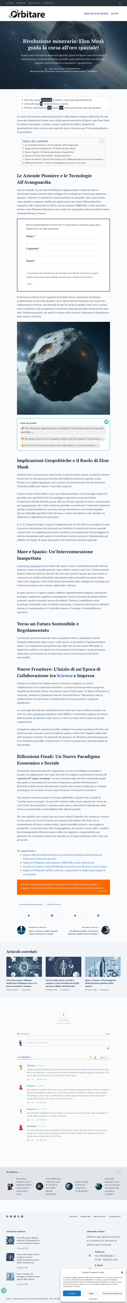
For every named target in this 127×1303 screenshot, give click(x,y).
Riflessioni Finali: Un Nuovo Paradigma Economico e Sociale (55, 162)
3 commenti (104, 989)
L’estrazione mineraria (29, 565)
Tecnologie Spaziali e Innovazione (70, 71)
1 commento (26, 989)
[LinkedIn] (98, 916)
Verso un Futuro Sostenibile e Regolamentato (48, 155)
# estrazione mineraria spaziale (30, 904)
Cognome (32, 248)
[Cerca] (120, 3)
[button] (122, 1272)
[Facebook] (28, 916)
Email (30, 261)
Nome (30, 236)
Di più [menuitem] (115, 13)
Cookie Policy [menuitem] (48, 3)
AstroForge (38, 714)
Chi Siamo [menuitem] (10, 3)
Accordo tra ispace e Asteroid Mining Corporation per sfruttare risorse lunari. (65, 866)
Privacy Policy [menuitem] (34, 3)
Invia (30, 284)
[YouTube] (22, 1216)
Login (107, 1034)
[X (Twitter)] (52, 916)
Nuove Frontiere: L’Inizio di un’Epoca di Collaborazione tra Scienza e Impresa (64, 159)
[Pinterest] (75, 916)
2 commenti (64, 989)
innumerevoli (28, 505)
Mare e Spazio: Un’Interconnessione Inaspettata (49, 151)
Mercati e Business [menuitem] (96, 13)
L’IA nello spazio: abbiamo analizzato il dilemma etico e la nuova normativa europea (21, 983)
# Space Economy (54, 904)
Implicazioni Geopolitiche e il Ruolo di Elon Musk (50, 148)
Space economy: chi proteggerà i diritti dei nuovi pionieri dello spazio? (100, 983)
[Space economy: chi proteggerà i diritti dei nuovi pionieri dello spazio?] (103, 967)
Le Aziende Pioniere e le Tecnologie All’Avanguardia (51, 144)
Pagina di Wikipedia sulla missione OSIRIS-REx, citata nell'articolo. (59, 862)
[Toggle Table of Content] (100, 141)
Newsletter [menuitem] (21, 3)
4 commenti (92, 71)
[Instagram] (15, 1216)
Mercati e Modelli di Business (42, 71)
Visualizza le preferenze (112, 1293)
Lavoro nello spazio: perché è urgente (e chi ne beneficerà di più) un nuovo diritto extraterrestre (62, 983)
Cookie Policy (93, 1299)
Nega (91, 1293)
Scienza (65, 675)
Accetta (72, 1293)
